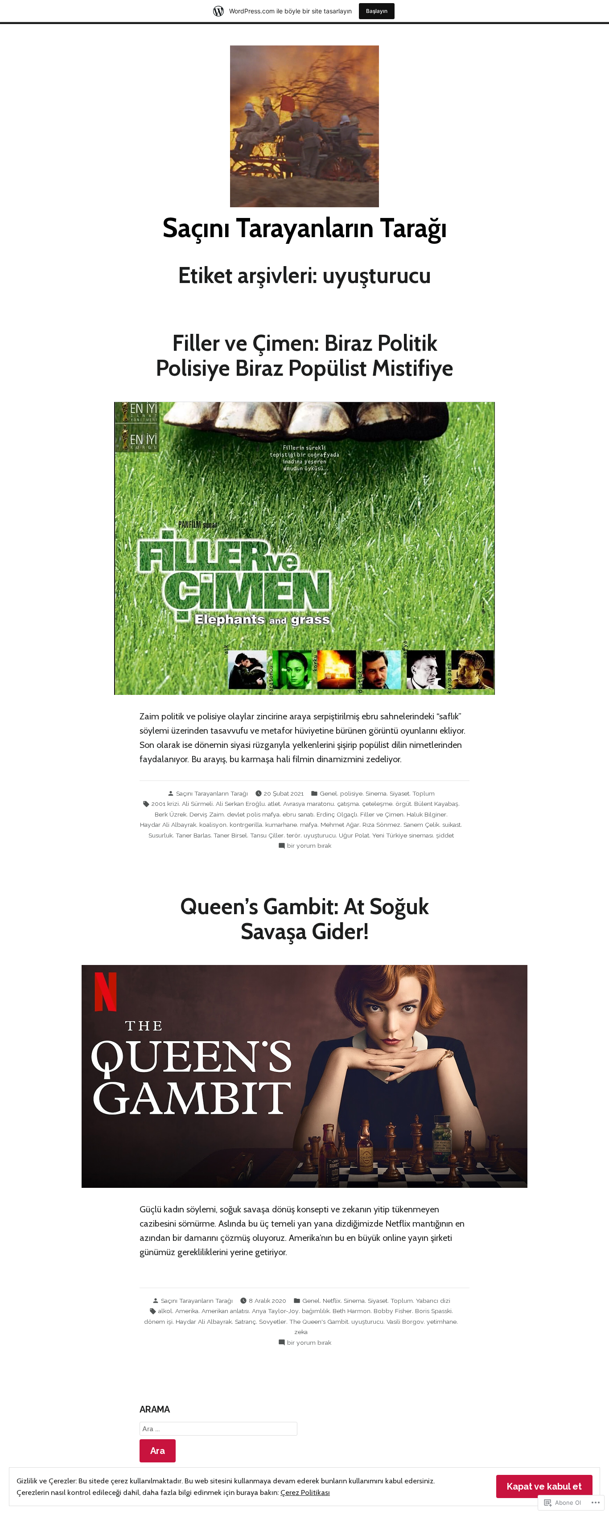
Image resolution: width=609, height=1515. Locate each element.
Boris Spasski (433, 1310)
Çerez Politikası (305, 1492)
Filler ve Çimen (381, 814)
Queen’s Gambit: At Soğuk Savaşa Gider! (304, 918)
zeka (301, 1331)
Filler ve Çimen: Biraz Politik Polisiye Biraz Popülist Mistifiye (304, 355)
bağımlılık (315, 1310)
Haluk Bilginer (426, 814)
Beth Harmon (351, 1310)
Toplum (423, 793)
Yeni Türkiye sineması (402, 835)
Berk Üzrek (170, 814)
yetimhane (442, 1321)
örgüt (403, 803)
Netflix (332, 1300)
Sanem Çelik (421, 824)
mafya (308, 824)
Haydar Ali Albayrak (168, 824)
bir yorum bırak (309, 846)
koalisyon (212, 824)
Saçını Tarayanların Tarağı (304, 227)
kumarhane (281, 824)
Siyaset (399, 793)
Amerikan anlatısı (225, 1310)
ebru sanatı (298, 814)
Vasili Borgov (405, 1321)
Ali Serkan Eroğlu (240, 803)
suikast (451, 824)
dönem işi (158, 1321)
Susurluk (160, 835)
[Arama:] (218, 1429)
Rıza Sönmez (381, 824)
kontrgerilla (246, 824)
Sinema (376, 793)
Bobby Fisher (393, 1310)
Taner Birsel (230, 835)
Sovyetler (272, 1321)
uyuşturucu (320, 835)
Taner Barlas (193, 835)
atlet (274, 803)
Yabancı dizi (433, 1300)
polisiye (351, 793)
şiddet (445, 835)
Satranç (245, 1321)
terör (293, 835)
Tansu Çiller (267, 835)
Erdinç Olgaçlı (337, 814)
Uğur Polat (354, 835)
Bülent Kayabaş (436, 803)
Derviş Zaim (206, 814)
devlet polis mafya (253, 814)
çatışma (348, 803)
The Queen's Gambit (318, 1321)
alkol (165, 1310)
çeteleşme (377, 803)
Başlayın (376, 11)
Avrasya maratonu (308, 803)
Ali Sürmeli (197, 803)
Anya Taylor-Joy (275, 1310)
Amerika (186, 1310)
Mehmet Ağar (340, 824)
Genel (328, 793)
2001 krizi (165, 803)
